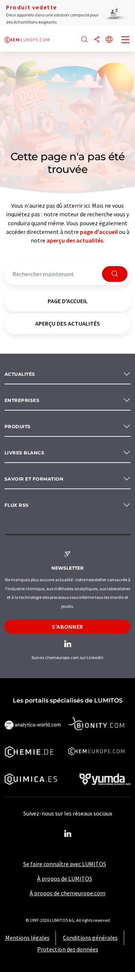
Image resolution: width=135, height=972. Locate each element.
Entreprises (21, 400)
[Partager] (97, 40)
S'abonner (67, 626)
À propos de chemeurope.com (67, 893)
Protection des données (67, 949)
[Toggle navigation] (125, 40)
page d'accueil (99, 231)
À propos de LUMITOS (64, 878)
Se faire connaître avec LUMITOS (64, 864)
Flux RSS (16, 505)
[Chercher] (84, 40)
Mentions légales (27, 937)
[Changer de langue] (109, 40)
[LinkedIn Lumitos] (67, 834)
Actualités (19, 374)
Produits (17, 426)
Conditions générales (90, 937)
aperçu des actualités (74, 240)
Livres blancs (24, 452)
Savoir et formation (33, 479)
